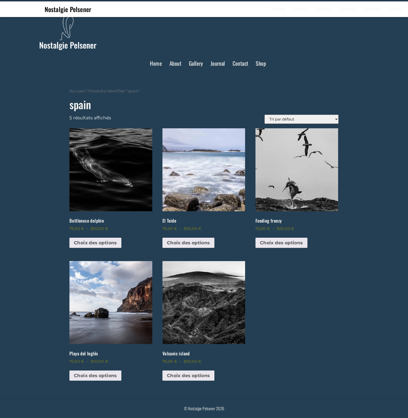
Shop (261, 63)
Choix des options (95, 243)
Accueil (77, 90)
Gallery (196, 63)
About (175, 63)
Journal (218, 63)
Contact (240, 63)
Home (156, 63)
